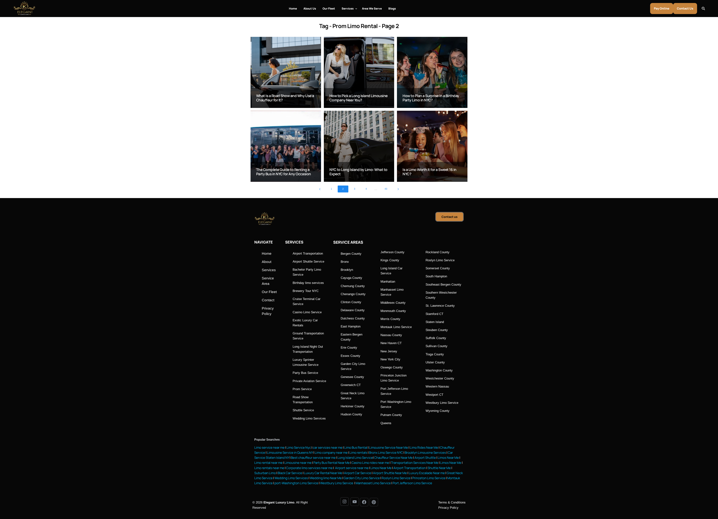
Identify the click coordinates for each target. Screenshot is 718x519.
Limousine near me (298, 462)
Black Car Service (290, 473)
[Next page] (398, 189)
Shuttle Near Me (439, 468)
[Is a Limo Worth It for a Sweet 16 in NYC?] (432, 146)
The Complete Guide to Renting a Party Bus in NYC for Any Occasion (283, 171)
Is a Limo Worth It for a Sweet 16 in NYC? (429, 171)
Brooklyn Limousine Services (425, 452)
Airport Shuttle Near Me (390, 473)
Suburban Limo (265, 473)
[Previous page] (319, 189)
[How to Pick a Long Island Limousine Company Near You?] (359, 72)
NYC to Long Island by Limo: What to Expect (358, 171)
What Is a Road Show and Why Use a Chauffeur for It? (285, 97)
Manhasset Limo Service (373, 483)
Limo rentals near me (269, 468)
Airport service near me (352, 468)
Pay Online (661, 8)
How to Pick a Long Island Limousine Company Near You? (358, 97)
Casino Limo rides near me (370, 462)
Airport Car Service (357, 473)
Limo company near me (331, 452)
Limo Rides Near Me (424, 447)
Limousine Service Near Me (388, 447)
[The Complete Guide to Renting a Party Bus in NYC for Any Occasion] (286, 146)
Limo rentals (358, 452)
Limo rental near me (268, 462)
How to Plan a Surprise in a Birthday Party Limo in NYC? (431, 97)
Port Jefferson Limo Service (412, 483)
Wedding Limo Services (291, 478)
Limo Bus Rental (355, 447)
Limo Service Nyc (298, 447)
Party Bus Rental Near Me (331, 462)
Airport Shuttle (425, 457)
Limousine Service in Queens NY (290, 452)
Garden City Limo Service (362, 478)
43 (386, 189)
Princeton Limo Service (428, 478)
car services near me (327, 447)
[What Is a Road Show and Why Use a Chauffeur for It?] (286, 72)
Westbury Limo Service (337, 483)
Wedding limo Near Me (326, 478)
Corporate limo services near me (309, 468)
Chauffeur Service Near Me (393, 457)
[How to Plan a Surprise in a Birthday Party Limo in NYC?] (432, 72)
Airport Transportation (409, 468)
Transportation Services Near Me (414, 462)
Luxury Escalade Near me (427, 473)
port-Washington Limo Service (296, 483)
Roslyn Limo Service (396, 478)
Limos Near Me (448, 457)
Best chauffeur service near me (313, 457)
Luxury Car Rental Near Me (323, 473)
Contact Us (685, 8)
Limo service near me (269, 447)
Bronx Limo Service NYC (386, 452)
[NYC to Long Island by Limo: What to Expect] (359, 146)
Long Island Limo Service (355, 457)
